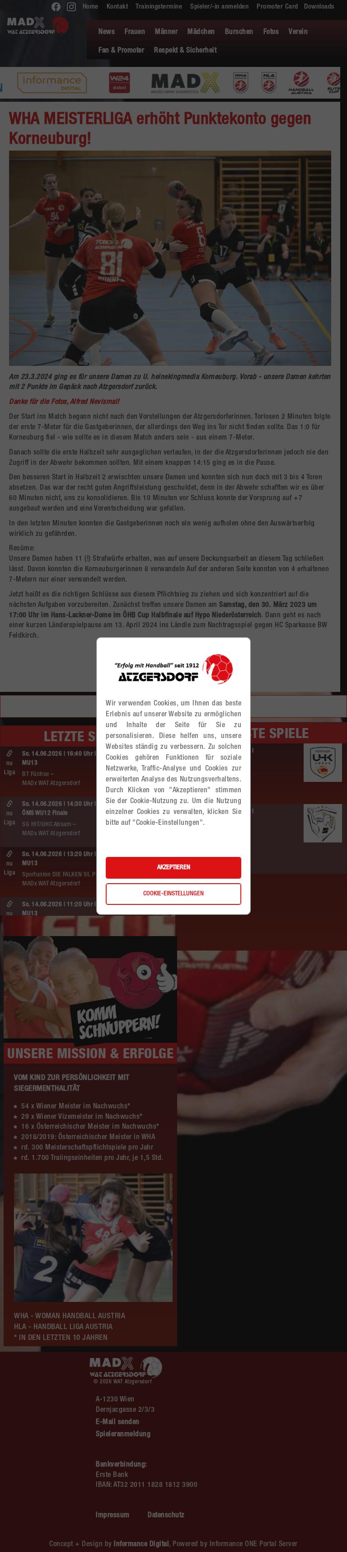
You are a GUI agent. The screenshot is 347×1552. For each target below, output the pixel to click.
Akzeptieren (173, 868)
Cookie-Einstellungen (173, 894)
